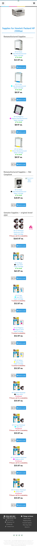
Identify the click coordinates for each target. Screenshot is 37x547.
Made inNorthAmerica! (29, 180)
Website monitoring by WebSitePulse (18, 545)
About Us (27, 527)
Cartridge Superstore (18, 540)
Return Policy (27, 518)
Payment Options (27, 522)
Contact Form (10, 526)
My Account (10, 520)
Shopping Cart (10, 522)
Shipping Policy (27, 520)
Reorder (10, 524)
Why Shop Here (27, 525)
